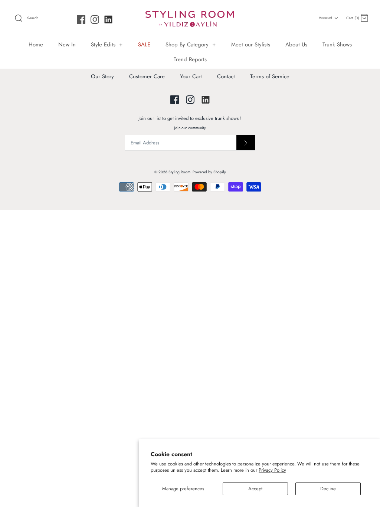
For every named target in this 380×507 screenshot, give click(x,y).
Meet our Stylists (250, 44)
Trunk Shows (337, 44)
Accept (255, 488)
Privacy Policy (272, 470)
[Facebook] (81, 19)
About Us (296, 44)
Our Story (102, 76)
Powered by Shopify (209, 172)
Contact (226, 76)
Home (36, 44)
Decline (328, 488)
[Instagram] (95, 19)
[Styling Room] (190, 18)
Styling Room (179, 172)
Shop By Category (191, 44)
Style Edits (107, 44)
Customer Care (147, 76)
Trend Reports (190, 59)
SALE (144, 44)
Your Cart (191, 76)
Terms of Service (269, 76)
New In (67, 44)
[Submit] (245, 142)
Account (325, 17)
